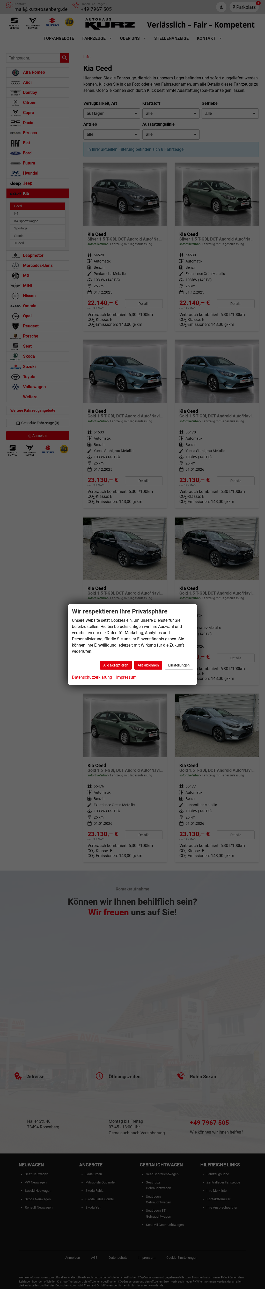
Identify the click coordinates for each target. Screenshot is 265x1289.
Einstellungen (179, 665)
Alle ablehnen (148, 665)
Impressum (126, 677)
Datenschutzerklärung (92, 677)
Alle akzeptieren (115, 665)
